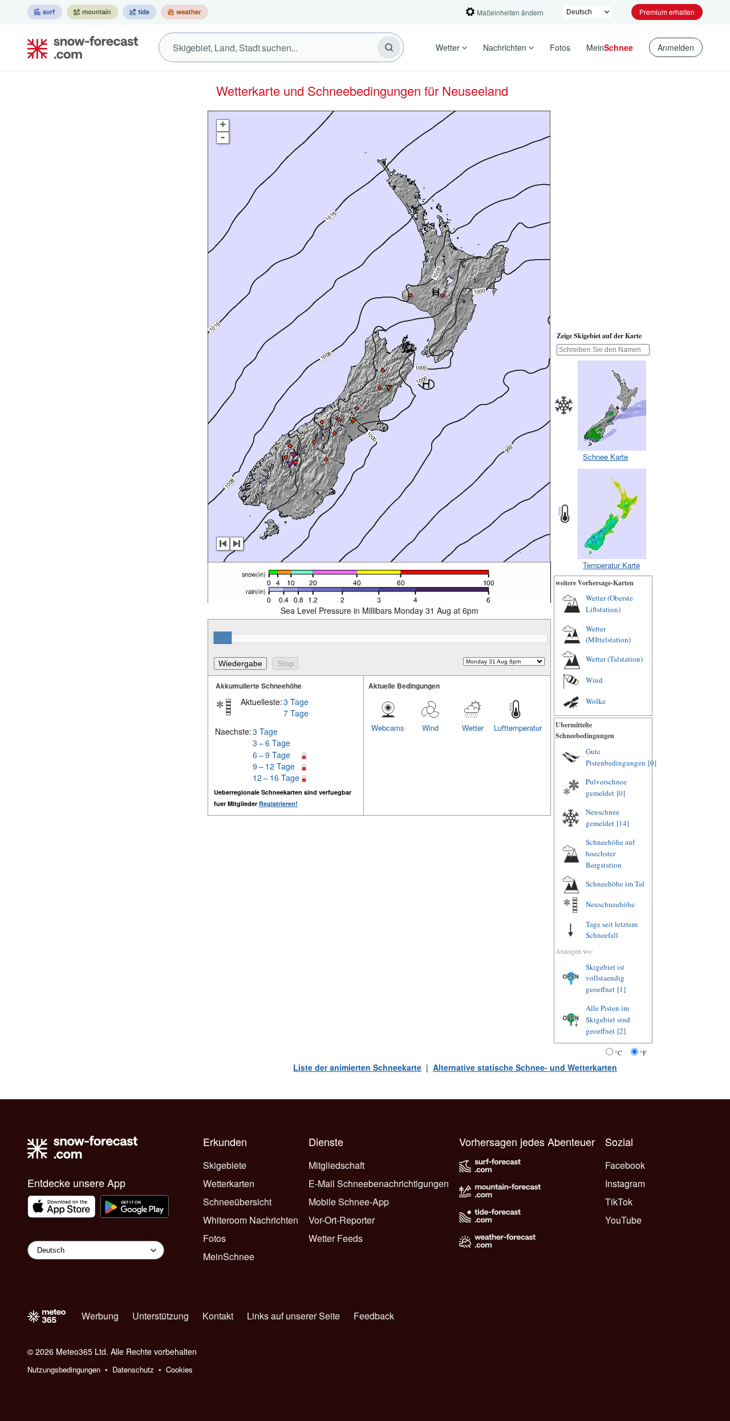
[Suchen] (389, 47)
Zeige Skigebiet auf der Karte (599, 336)
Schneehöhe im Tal (615, 883)
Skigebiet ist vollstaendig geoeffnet (605, 978)
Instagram (625, 1183)
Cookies (179, 1369)
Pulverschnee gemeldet (606, 787)
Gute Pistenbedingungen (616, 757)
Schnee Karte (605, 456)
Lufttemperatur (515, 727)
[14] (623, 823)
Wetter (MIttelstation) (608, 634)
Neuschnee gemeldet (602, 817)
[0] (652, 763)
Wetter (448, 47)
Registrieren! (278, 803)
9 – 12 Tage (274, 766)
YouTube (623, 1219)
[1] (621, 989)
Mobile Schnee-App (349, 1201)
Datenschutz (133, 1369)
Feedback (374, 1315)
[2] (621, 1031)
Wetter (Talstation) (614, 659)
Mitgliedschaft (336, 1165)
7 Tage (296, 713)
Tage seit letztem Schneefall (612, 930)
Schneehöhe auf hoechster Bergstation (610, 853)
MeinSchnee (228, 1256)
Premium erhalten (667, 12)
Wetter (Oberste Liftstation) (609, 603)
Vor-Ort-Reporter (342, 1219)
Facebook (625, 1165)
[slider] (222, 637)
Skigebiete (224, 1165)
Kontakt (217, 1315)
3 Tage (296, 701)
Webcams (387, 727)
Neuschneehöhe (610, 904)
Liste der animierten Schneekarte (357, 1067)
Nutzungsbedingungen (63, 1369)
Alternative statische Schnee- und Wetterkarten (525, 1067)
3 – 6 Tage (271, 742)
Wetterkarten (228, 1183)
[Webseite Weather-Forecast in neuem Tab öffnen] (184, 12)
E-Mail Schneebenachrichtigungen (379, 1183)
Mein (609, 47)
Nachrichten (504, 47)
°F (643, 1052)
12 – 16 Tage (276, 777)
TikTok (618, 1201)
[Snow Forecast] (79, 47)
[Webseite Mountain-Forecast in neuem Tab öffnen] (92, 12)
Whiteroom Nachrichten (250, 1219)
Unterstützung (160, 1315)
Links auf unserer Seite (293, 1315)
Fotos (560, 47)
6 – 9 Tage (271, 754)
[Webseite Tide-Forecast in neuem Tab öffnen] (139, 12)
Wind (430, 727)
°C (618, 1052)
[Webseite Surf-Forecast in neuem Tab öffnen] (44, 12)
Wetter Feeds (336, 1238)
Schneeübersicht (237, 1201)
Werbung (100, 1315)
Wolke (596, 701)
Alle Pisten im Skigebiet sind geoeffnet (608, 1019)
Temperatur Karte (611, 565)
